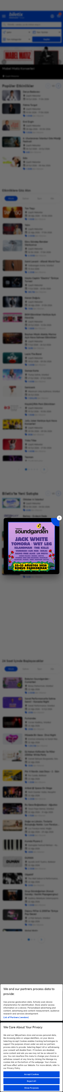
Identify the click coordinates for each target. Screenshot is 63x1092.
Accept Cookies (31, 1074)
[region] (31, 1038)
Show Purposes (31, 1087)
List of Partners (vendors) (16, 1017)
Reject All (31, 1081)
